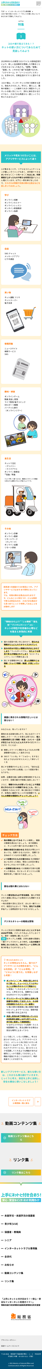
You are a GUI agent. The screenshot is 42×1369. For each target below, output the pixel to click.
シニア (8, 1240)
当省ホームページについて (10, 1346)
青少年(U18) (11, 1223)
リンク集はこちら (21, 1172)
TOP (2, 11)
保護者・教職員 (13, 1232)
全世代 (8, 1256)
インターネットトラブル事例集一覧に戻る (21, 1101)
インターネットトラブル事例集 (19, 11)
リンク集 (9, 1281)
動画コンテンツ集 (14, 1273)
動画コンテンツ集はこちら (21, 1137)
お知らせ (9, 1264)
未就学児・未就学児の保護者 (20, 1215)
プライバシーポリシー (8, 1340)
